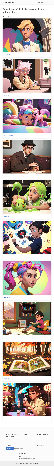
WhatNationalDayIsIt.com (31, 463)
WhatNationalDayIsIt (7, 2)
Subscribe (9, 448)
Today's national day (42, 438)
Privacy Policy (40, 445)
